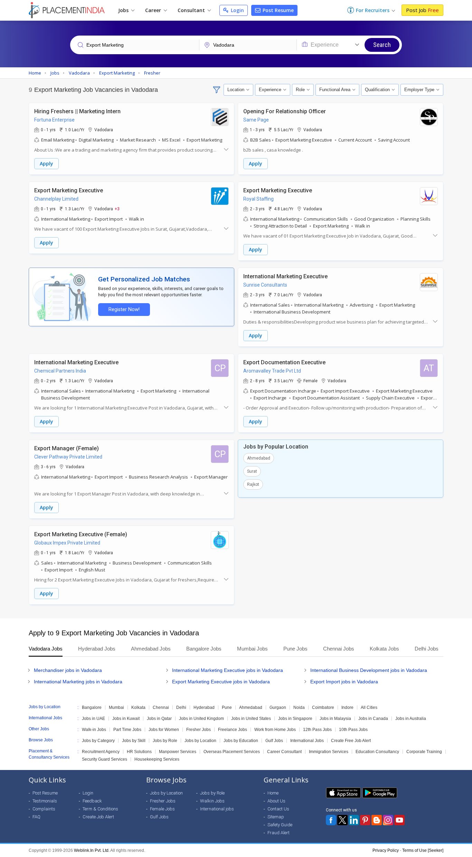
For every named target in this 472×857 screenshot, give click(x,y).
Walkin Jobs (212, 800)
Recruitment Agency (101, 752)
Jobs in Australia (410, 718)
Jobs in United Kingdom (201, 718)
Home (273, 793)
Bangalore (92, 707)
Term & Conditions (100, 808)
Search (382, 44)
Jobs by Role (165, 741)
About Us (276, 800)
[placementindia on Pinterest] (365, 820)
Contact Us (278, 808)
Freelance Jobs (232, 730)
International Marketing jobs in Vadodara (78, 681)
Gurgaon (278, 707)
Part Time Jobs (127, 730)
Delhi (181, 707)
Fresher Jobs (198, 730)
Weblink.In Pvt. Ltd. (92, 850)
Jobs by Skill (133, 741)
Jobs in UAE (93, 718)
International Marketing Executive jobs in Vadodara (227, 670)
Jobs (124, 10)
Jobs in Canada (373, 718)
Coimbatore (323, 707)
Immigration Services (328, 752)
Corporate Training (424, 752)
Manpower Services (177, 752)
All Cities (369, 707)
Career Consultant (284, 752)
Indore (347, 707)
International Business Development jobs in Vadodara (368, 670)
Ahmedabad (258, 458)
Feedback (92, 800)
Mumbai (116, 707)
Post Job (422, 10)
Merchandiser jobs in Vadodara (68, 670)
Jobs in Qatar (159, 718)
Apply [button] (46, 163)
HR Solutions (139, 752)
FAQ (36, 816)
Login (236, 10)
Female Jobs (162, 808)
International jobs (217, 808)
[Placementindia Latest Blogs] (376, 820)
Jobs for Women (164, 730)
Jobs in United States (251, 718)
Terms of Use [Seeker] (422, 850)
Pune (227, 707)
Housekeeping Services (156, 759)
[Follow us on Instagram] (388, 820)
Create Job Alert (98, 816)
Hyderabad (204, 707)
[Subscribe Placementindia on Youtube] (399, 820)
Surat (252, 471)
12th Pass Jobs (317, 730)
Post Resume (277, 10)
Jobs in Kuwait (126, 718)
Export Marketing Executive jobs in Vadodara (221, 681)
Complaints (43, 808)
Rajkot (253, 484)
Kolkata (138, 707)
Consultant (192, 10)
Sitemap (275, 816)
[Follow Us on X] (342, 820)
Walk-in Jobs (94, 730)
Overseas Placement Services (232, 752)
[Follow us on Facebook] (331, 820)
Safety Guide (279, 824)
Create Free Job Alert (351, 741)
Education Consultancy (377, 752)
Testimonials (44, 800)
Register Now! (124, 309)
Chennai (161, 707)
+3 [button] (117, 208)
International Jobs (307, 741)
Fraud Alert (278, 832)
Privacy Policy (385, 850)
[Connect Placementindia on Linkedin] (354, 820)
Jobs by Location (200, 741)
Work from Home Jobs (275, 730)
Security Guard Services (104, 759)
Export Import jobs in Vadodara (344, 681)
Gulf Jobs (274, 741)
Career (153, 10)
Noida (299, 707)
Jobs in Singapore (295, 718)
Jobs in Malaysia (335, 718)
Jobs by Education (241, 741)
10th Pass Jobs (353, 730)
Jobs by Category (98, 741)
